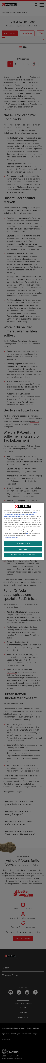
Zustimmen (23, 549)
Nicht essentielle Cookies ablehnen (23, 555)
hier (27, 533)
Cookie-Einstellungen (23, 543)
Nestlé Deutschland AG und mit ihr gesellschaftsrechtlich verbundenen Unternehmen (20, 514)
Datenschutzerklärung (11, 537)
